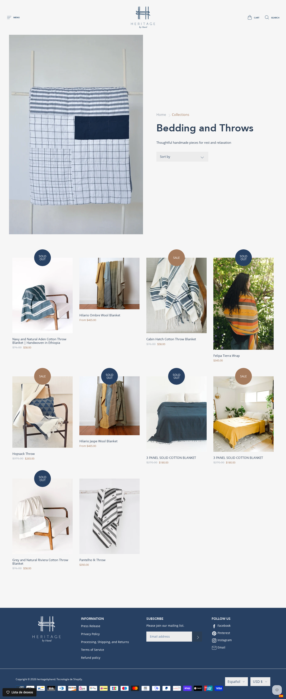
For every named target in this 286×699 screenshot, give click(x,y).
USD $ (258, 681)
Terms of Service (92, 650)
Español (234, 681)
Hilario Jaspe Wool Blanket (98, 441)
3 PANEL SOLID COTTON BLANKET (171, 458)
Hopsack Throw (23, 454)
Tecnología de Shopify (69, 679)
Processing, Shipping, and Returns (105, 642)
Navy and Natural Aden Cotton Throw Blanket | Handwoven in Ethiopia (39, 340)
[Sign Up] (197, 637)
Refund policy (90, 658)
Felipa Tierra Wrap (226, 355)
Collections (180, 114)
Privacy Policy (90, 634)
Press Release (90, 626)
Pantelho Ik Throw (92, 560)
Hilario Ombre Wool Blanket (99, 315)
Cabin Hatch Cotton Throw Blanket (171, 339)
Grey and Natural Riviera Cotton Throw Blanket (40, 561)
